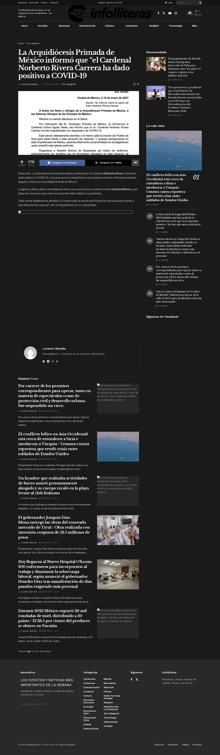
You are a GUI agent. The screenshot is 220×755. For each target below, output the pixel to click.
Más (194, 25)
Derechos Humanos (88, 701)
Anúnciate (34, 2)
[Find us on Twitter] (163, 13)
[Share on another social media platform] (135, 163)
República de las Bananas (111, 708)
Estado (87, 724)
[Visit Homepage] (110, 13)
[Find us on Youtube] (169, 13)
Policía (107, 691)
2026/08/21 (46, 459)
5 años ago (176, 115)
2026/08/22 (47, 411)
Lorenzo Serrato (29, 84)
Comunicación (91, 687)
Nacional (64, 25)
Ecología (88, 706)
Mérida (107, 679)
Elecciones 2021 (89, 712)
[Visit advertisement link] (110, 39)
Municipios (110, 683)
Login (169, 2)
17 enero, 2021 (51, 84)
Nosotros (22, 2)
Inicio (24, 25)
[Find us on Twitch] (181, 13)
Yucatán (42, 25)
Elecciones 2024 (89, 718)
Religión (154, 25)
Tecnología (175, 25)
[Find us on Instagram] (176, 13)
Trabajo (44, 2)
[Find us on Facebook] (158, 13)
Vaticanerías (111, 722)
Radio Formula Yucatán (112, 697)
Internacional (87, 25)
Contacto (54, 2)
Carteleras (89, 679)
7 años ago (176, 80)
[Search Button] (200, 2)
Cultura (109, 25)
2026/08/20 (47, 592)
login (28, 651)
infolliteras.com (33, 745)
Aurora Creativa (67, 745)
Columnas (132, 25)
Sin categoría (33, 43)
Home (21, 43)
